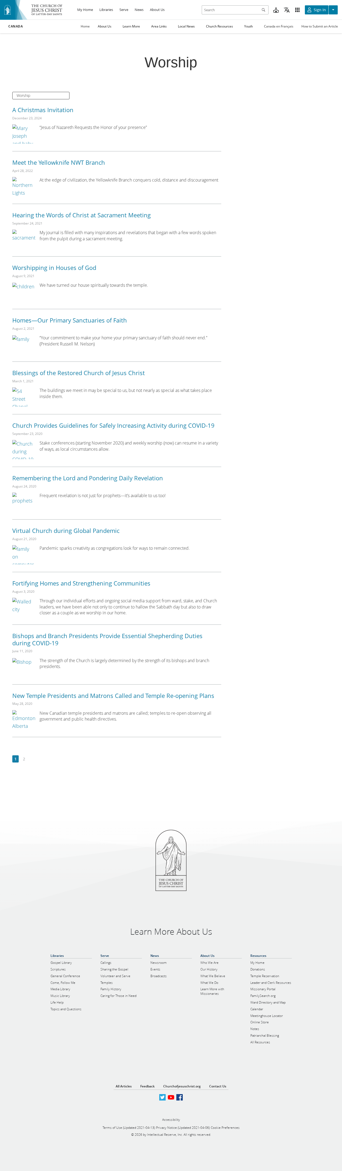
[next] (32, 759)
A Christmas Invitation (42, 110)
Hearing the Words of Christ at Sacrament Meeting (81, 215)
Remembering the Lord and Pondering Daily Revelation (87, 478)
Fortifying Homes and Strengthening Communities (81, 583)
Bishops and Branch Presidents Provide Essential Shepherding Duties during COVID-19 (107, 639)
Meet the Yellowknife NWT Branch (58, 162)
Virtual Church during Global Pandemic (65, 530)
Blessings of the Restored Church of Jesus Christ (78, 373)
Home (85, 26)
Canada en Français (278, 26)
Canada (15, 26)
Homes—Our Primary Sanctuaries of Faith (69, 320)
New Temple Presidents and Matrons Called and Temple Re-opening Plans (113, 695)
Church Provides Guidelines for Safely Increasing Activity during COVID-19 (113, 425)
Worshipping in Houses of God (54, 268)
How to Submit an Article (319, 26)
